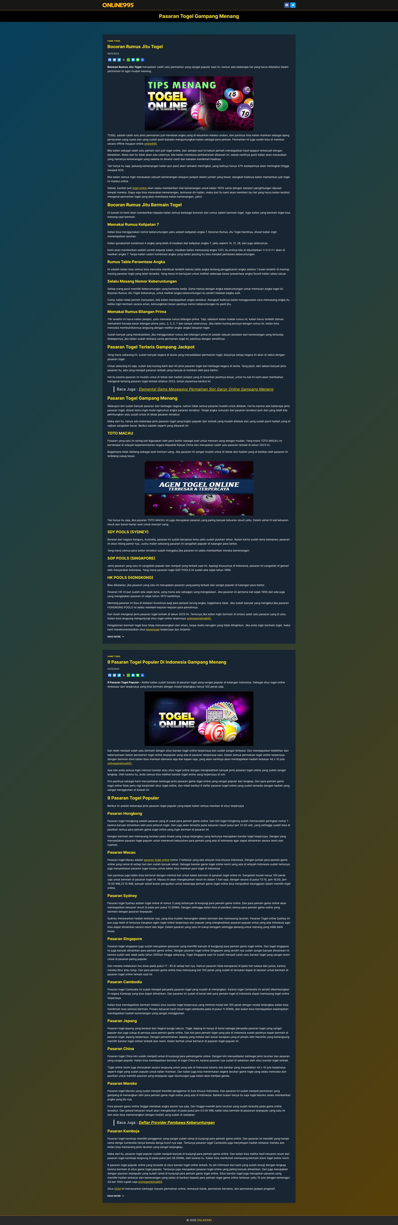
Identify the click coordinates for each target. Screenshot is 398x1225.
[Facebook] (286, 5)
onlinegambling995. (199, 618)
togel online (139, 188)
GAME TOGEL (114, 41)
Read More (115, 636)
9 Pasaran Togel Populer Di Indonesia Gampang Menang (166, 662)
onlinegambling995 (150, 1181)
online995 (150, 143)
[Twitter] (293, 5)
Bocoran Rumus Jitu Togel (135, 46)
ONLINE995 (204, 1220)
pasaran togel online (156, 859)
